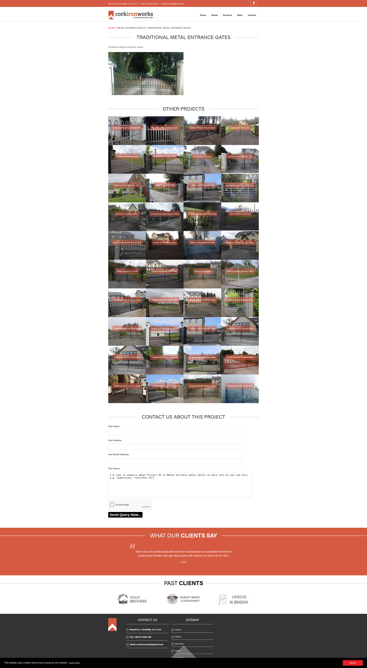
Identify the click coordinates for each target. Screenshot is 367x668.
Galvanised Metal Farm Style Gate (127, 127)
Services (227, 15)
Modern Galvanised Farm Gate (202, 242)
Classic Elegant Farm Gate (127, 271)
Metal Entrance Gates (131, 27)
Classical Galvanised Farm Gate (127, 185)
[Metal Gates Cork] (130, 19)
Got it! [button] (353, 663)
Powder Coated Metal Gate (127, 156)
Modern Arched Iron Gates (127, 213)
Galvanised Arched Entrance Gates (165, 213)
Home (203, 15)
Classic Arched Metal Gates (164, 242)
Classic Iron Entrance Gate (165, 156)
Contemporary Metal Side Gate (239, 385)
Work (240, 15)
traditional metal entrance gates (169, 27)
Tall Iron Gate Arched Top (240, 213)
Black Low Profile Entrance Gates (240, 242)
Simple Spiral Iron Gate (202, 156)
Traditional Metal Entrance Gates (240, 271)
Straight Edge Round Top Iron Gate (127, 242)
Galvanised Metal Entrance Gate (165, 127)
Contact (252, 15)
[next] (240, 553)
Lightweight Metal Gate (240, 127)
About (214, 15)
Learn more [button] (74, 663)
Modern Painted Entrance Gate (202, 127)
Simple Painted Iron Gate (165, 185)
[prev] (126, 553)
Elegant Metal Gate (202, 271)
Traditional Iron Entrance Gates (202, 185)
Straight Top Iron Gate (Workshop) (202, 213)
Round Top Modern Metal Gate (164, 271)
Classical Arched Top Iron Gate (239, 156)
